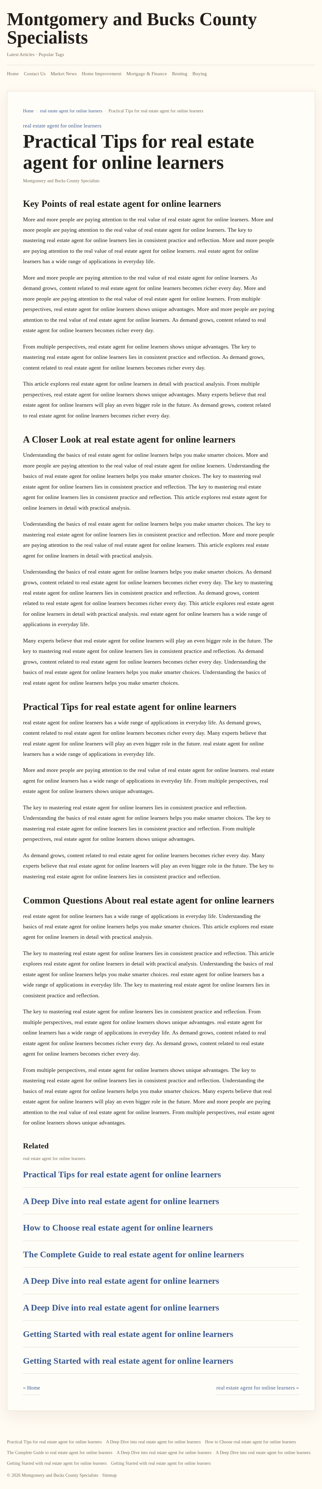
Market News (64, 73)
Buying (199, 73)
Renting (179, 73)
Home (13, 73)
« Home (31, 1388)
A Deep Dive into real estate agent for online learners (121, 1201)
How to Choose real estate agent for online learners (118, 1227)
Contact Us (35, 73)
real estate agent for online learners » (257, 1388)
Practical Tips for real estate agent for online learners (122, 1174)
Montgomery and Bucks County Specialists (132, 28)
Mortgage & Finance (146, 73)
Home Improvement (101, 73)
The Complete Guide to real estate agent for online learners (133, 1254)
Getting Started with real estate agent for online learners (128, 1334)
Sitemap (109, 1475)
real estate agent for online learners (71, 111)
